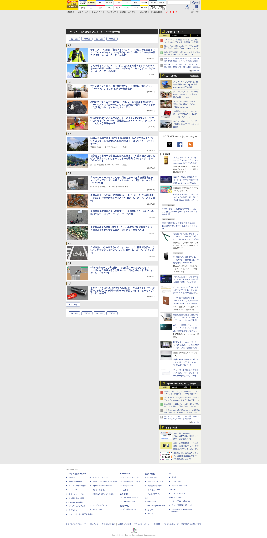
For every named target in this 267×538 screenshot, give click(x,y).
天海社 (174, 477)
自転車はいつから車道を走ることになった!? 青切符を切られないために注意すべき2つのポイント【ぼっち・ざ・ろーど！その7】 (122, 250)
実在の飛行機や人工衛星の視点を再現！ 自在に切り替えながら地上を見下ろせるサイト (179, 226)
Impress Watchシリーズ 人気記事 (181, 383)
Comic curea (176, 481)
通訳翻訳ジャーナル (154, 486)
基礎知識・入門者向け (128, 12)
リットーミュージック (131, 477)
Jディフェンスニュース (156, 481)
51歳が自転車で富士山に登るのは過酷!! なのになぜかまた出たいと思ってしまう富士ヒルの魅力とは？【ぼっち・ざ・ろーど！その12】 (122, 141)
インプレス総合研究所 (77, 486)
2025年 (74, 305)
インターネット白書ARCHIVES (80, 514)
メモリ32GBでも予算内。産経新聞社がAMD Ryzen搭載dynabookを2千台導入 (185, 84)
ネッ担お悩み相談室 (76, 498)
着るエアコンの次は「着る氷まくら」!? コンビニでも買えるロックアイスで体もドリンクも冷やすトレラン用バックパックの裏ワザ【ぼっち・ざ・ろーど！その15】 (122, 52)
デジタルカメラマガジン (78, 506)
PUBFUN (172, 490)
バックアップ (111, 12)
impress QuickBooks (179, 486)
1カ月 (196, 35)
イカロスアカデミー (154, 494)
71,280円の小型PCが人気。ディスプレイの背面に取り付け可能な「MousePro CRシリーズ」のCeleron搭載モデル (186, 262)
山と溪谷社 (124, 494)
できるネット (74, 510)
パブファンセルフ (178, 493)
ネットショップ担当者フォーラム (105, 481)
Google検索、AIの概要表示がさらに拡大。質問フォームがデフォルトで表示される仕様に (179, 211)
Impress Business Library (102, 486)
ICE (170, 474)
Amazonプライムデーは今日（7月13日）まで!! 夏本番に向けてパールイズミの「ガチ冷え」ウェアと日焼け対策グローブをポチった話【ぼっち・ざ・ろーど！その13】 (122, 105)
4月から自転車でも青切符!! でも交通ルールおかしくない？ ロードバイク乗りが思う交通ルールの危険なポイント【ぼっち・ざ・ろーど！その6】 (122, 270)
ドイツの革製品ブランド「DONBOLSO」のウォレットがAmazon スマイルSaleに (186, 300)
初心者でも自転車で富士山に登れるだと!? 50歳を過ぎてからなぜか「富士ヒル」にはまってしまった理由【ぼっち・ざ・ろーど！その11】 (122, 158)
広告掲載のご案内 (108, 524)
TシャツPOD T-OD (130, 486)
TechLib (150, 513)
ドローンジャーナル (76, 494)
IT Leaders (73, 490)
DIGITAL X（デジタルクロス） (103, 494)
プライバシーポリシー (142, 524)
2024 (99, 39)
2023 (112, 39)
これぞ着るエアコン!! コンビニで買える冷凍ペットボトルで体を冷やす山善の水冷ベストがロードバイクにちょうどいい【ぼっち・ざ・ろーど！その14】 (122, 68)
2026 (74, 39)
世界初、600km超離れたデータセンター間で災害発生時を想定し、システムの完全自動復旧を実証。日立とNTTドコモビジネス (181, 60)
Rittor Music (125, 474)
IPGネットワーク (175, 497)
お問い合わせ (94, 524)
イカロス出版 (150, 474)
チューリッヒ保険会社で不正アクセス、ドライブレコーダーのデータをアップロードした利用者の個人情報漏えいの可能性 (186, 375)
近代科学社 (124, 506)
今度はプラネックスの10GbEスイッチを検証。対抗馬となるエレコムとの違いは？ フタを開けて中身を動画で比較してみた (186, 200)
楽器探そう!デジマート (131, 481)
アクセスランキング (174, 32)
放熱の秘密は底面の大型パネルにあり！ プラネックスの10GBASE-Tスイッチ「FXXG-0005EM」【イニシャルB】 (182, 54)
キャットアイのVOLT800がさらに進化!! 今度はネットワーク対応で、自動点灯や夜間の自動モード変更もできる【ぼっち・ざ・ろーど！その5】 (122, 290)
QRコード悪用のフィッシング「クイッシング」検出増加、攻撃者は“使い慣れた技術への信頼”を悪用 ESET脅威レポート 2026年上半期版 (182, 67)
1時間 (164, 35)
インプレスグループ (170, 524)
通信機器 (70, 12)
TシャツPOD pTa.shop (181, 501)
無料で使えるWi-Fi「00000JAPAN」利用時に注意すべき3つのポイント (185, 436)
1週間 (185, 35)
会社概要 (157, 524)
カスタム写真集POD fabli (182, 505)
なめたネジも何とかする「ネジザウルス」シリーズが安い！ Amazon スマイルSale (186, 236)
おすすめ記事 (172, 427)
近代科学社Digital (129, 509)
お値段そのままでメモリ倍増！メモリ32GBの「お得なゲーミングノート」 (185, 114)
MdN (146, 498)
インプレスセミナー (99, 490)
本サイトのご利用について (76, 524)
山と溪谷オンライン (130, 497)
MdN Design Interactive (156, 506)
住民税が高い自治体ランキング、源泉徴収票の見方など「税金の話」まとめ (186, 456)
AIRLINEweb (152, 477)
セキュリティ (97, 12)
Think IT (72, 477)
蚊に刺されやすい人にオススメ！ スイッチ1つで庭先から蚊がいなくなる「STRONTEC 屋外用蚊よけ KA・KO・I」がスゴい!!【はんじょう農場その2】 (122, 121)
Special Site (171, 76)
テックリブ (149, 510)
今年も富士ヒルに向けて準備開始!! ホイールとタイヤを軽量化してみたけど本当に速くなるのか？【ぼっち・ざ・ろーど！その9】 (122, 198)
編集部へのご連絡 (124, 524)
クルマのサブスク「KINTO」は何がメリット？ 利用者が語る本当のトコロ (186, 94)
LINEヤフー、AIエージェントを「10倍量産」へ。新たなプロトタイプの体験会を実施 (186, 345)
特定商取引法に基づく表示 (191, 524)
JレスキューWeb (153, 490)
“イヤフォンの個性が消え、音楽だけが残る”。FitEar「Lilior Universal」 (185, 104)
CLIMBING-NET (129, 502)
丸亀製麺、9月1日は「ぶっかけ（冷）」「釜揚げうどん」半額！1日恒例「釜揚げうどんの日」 (182, 406)
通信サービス (83, 12)
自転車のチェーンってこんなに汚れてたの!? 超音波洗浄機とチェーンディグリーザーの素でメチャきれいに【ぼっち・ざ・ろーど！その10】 (122, 180)
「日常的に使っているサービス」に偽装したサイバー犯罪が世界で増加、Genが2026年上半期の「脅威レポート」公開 (186, 282)
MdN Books (151, 502)
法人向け (143, 12)
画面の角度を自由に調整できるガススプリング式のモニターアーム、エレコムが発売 (186, 317)
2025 (87, 39)
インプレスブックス (99, 505)
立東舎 (125, 490)
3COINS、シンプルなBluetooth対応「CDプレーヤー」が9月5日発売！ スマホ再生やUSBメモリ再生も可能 (182, 394)
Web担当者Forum (75, 481)
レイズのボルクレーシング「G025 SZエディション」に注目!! (186, 124)
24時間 (174, 35)
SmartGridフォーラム (100, 477)
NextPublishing (98, 509)
